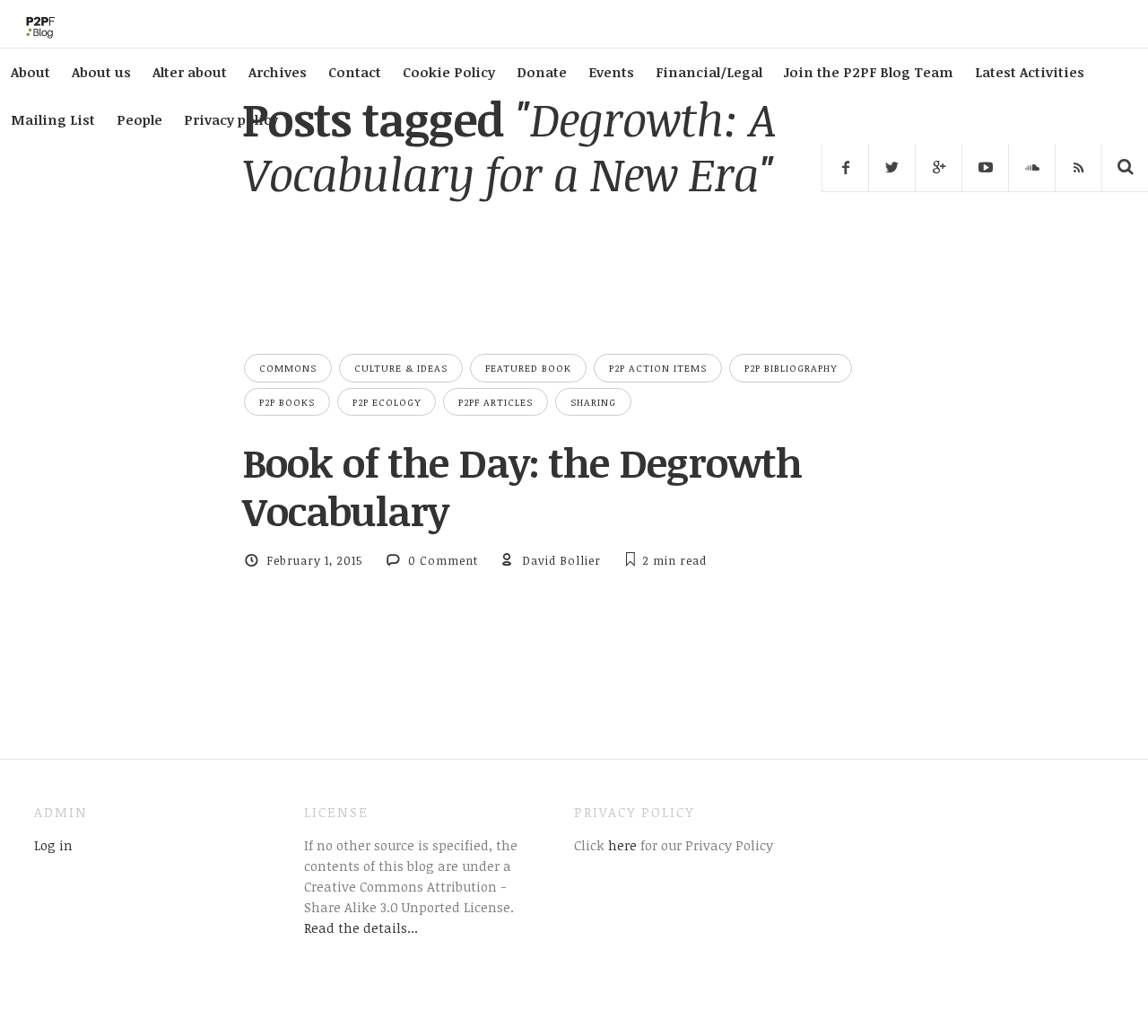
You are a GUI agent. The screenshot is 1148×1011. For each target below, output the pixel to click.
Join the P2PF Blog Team (868, 72)
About (30, 72)
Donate (542, 72)
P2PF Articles (495, 402)
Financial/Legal (709, 72)
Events (611, 72)
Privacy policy (231, 119)
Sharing (593, 402)
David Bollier (561, 560)
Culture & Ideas (401, 367)
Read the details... (361, 927)
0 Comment (443, 560)
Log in (53, 845)
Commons (288, 367)
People (139, 119)
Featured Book (528, 367)
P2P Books (287, 402)
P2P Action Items (658, 367)
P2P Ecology (386, 402)
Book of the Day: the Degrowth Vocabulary (522, 486)
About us (101, 72)
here (620, 845)
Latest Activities (1029, 72)
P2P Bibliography (790, 367)
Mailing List (53, 119)
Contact (354, 72)
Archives (277, 72)
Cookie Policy (449, 72)
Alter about (189, 72)
